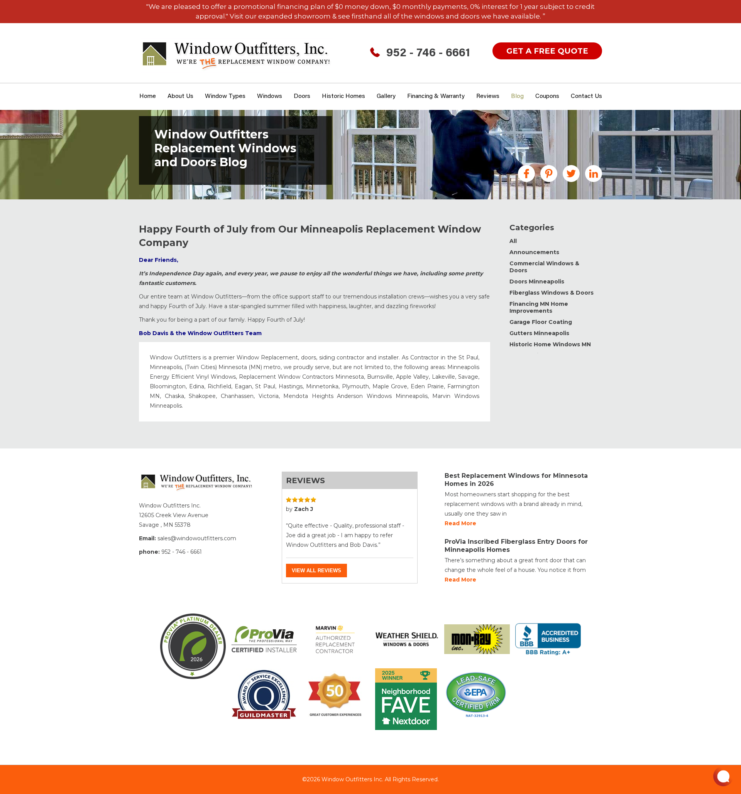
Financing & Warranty (436, 96)
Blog (517, 96)
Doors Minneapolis (536, 281)
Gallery (386, 96)
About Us (180, 96)
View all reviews (316, 570)
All (513, 241)
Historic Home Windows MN (550, 344)
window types (225, 96)
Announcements (534, 252)
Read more (460, 523)
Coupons (547, 96)
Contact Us (586, 96)
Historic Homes (343, 96)
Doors (302, 96)
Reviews (487, 96)
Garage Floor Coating (540, 322)
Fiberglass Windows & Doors (551, 292)
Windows (269, 96)
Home (147, 96)
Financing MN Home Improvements (538, 307)
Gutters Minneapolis (539, 333)
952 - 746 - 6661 (428, 53)
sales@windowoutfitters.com (196, 538)
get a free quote (547, 51)
